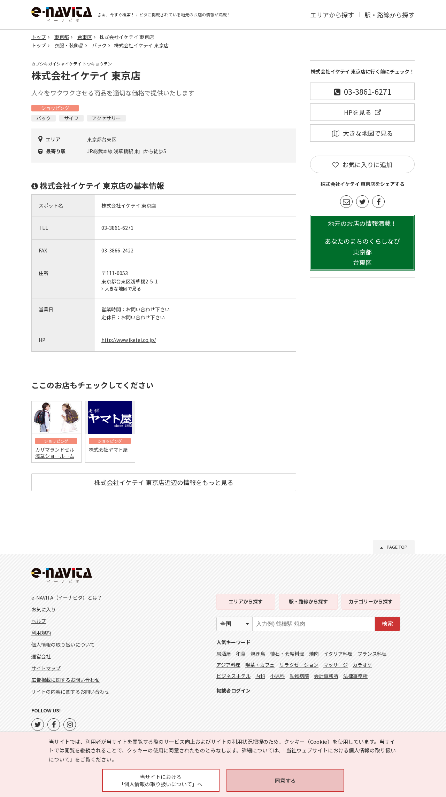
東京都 (61, 36)
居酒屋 (223, 653)
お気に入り (43, 609)
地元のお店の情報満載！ (362, 243)
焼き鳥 (258, 653)
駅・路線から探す (389, 14)
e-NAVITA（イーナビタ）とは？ (66, 597)
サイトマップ (46, 668)
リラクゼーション (298, 664)
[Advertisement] (362, 389)
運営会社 (41, 656)
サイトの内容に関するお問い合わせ (70, 691)
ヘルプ (38, 620)
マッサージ (335, 664)
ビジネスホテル (233, 675)
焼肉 (314, 653)
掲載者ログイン (233, 690)
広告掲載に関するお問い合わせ (65, 679)
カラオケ (362, 664)
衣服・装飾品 (69, 45)
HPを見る (357, 112)
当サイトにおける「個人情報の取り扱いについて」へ (160, 780)
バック (99, 45)
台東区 (84, 36)
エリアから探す (332, 14)
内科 (260, 675)
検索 (387, 623)
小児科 (277, 675)
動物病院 (299, 675)
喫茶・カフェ (260, 664)
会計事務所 (326, 675)
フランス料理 (372, 653)
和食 (241, 653)
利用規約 (41, 632)
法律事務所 (355, 675)
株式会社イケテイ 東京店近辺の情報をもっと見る (163, 482)
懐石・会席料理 (287, 653)
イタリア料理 (338, 653)
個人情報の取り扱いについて (63, 644)
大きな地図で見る (123, 288)
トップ (38, 36)
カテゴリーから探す (371, 601)
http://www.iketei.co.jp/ (128, 339)
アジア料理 (228, 664)
